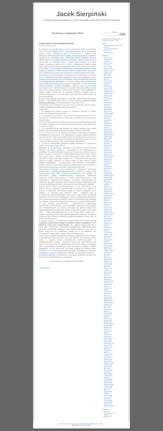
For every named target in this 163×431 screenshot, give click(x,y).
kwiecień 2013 (108, 291)
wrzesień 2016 (108, 234)
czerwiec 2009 (108, 370)
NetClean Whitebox (48, 255)
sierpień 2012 (108, 306)
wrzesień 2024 (108, 93)
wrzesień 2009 (108, 365)
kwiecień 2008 (108, 395)
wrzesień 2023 (108, 115)
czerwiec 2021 (108, 163)
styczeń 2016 (108, 245)
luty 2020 (106, 186)
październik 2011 (109, 323)
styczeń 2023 (108, 129)
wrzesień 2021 (108, 157)
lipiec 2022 (107, 140)
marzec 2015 (107, 257)
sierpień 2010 (108, 347)
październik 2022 (109, 134)
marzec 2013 (107, 293)
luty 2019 (106, 206)
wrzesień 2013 (108, 282)
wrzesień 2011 (108, 325)
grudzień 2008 (108, 381)
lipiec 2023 (107, 118)
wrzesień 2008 (108, 386)
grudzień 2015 (108, 247)
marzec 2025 (107, 82)
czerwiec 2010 (108, 350)
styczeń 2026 (108, 66)
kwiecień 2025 (108, 81)
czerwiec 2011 (108, 331)
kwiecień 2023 (108, 123)
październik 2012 (109, 302)
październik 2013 (109, 281)
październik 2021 (109, 156)
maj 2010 (106, 352)
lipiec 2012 (107, 307)
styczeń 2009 (108, 379)
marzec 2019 (107, 204)
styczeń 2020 (108, 188)
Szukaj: (114, 32)
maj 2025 (106, 79)
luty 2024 (106, 106)
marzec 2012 (107, 315)
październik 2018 (109, 213)
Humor (106, 411)
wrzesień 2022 (108, 136)
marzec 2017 (107, 229)
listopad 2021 (108, 154)
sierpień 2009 (108, 366)
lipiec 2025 (107, 75)
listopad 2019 (108, 191)
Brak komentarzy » (78, 261)
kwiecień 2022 (108, 145)
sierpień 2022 (108, 138)
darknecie (88, 231)
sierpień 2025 (108, 73)
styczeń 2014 (108, 277)
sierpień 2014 (108, 265)
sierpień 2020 (108, 179)
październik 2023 (109, 113)
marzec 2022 (107, 147)
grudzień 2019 (108, 190)
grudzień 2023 (108, 109)
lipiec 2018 (107, 216)
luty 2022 (106, 148)
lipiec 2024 (107, 97)
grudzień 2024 (108, 88)
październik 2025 (109, 70)
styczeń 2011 (108, 338)
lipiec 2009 (107, 368)
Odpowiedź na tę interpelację (50, 148)
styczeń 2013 (108, 297)
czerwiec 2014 (108, 268)
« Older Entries (44, 268)
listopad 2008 (108, 382)
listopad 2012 (108, 300)
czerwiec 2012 (108, 309)
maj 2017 (106, 225)
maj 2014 (106, 270)
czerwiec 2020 (108, 182)
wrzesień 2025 (108, 72)
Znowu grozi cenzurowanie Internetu (56, 43)
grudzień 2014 (108, 261)
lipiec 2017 (107, 222)
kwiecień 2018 (108, 218)
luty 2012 (106, 316)
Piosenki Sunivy (108, 52)
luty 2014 (106, 275)
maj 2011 (106, 332)
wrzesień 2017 (108, 220)
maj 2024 (106, 100)
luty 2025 (106, 84)
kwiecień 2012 (108, 313)
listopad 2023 (108, 111)
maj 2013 (106, 290)
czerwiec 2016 (108, 240)
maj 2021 (106, 165)
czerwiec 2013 (108, 288)
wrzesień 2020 (108, 177)
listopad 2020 (108, 173)
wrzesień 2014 (108, 263)
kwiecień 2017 (108, 227)
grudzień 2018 (108, 209)
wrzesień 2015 (108, 252)
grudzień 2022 (108, 131)
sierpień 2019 (108, 197)
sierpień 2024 (108, 95)
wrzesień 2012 (108, 304)
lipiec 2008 (107, 390)
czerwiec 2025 (108, 77)
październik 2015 (109, 250)
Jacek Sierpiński (81, 13)
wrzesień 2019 (108, 195)
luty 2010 (106, 356)
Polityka (68, 261)
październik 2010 (109, 343)
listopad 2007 (108, 404)
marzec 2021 (107, 168)
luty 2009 (106, 377)
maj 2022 (106, 143)
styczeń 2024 (108, 107)
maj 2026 (106, 61)
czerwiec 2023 (108, 120)
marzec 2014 (107, 273)
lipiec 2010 (107, 348)
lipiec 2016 (107, 238)
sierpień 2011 (108, 327)
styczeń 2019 (108, 207)
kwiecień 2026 (108, 63)
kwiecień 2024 (108, 102)
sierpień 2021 (108, 159)
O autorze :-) (107, 50)
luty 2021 (106, 170)
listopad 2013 (108, 279)
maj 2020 (106, 184)
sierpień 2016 (108, 236)
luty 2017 (106, 231)
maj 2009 (106, 372)
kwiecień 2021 (108, 166)
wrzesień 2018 (108, 215)
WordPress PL (93, 423)
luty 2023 (106, 127)
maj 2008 (106, 393)
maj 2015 (106, 256)
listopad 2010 (108, 341)
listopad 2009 (108, 361)
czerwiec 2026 (108, 59)
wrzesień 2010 (108, 345)
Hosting (101, 423)
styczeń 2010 (108, 357)
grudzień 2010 (108, 340)
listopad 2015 (108, 248)
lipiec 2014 (107, 266)
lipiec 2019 (107, 198)
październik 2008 (109, 384)
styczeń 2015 (108, 259)
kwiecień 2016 (108, 243)
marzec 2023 (107, 125)
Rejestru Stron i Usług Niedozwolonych (67, 51)
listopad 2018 (108, 211)
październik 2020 (109, 175)
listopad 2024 (108, 90)
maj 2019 (106, 200)
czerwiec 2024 (108, 98)
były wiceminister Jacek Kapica (66, 60)
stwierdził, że (91, 90)
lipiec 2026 (107, 57)
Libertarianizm (108, 413)
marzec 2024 (107, 104)
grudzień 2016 (108, 232)
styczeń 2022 (108, 150)
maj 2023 (106, 122)
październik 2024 (109, 91)
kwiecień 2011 (108, 334)
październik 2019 (109, 193)
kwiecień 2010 (108, 354)
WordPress (85, 423)
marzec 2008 (107, 397)
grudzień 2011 (108, 320)
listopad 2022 (108, 132)
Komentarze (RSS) (85, 425)
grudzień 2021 (108, 152)
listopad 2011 (108, 322)
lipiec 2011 (107, 329)
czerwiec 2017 (108, 223)
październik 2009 (109, 363)
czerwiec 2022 (108, 141)
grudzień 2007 (108, 402)
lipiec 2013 (107, 286)
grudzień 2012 (108, 298)
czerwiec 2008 (108, 391)
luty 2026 (106, 65)
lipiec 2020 (107, 181)
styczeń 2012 (108, 318)
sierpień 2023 (108, 116)
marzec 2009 (107, 375)
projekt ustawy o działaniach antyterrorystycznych (57, 171)
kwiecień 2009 (108, 373)
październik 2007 (109, 406)
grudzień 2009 (108, 359)
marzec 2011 (107, 336)
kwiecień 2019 (108, 202)
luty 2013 (106, 295)
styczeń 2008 (108, 400)
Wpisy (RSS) (75, 425)
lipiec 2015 (107, 254)
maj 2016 (106, 241)
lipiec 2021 (107, 161)
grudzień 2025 (108, 68)
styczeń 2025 (108, 86)
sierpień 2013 (108, 284)
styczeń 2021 (108, 172)
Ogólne (106, 415)
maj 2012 (106, 311)
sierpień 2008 (108, 388)
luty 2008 (106, 398)
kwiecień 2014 (108, 272)
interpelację (87, 101)
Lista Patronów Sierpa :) (111, 48)
